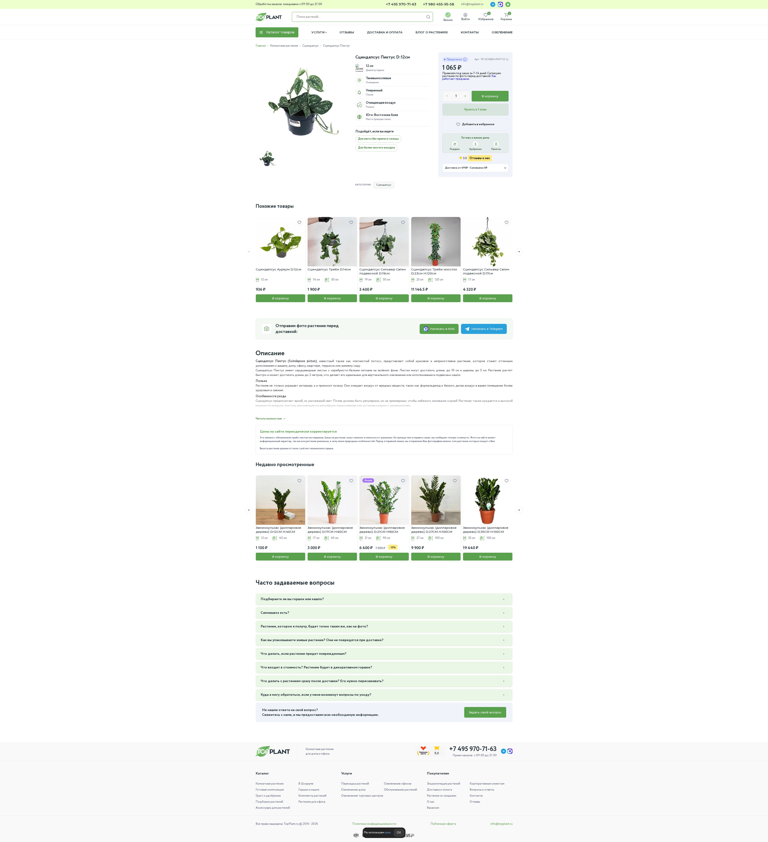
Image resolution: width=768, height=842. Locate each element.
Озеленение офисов (397, 784)
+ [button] (465, 96)
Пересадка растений (355, 784)
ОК (399, 833)
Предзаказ (454, 59)
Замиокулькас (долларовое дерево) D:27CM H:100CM (434, 530)
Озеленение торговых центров (362, 796)
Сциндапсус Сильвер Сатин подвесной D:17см (486, 271)
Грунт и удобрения (268, 796)
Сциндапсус (310, 46)
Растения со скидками (441, 796)
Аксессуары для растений (273, 808)
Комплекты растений (312, 796)
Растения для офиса (311, 802)
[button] (519, 251)
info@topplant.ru (472, 4)
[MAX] (500, 4)
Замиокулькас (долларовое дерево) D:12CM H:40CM (278, 530)
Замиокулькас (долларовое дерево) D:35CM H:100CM (485, 530)
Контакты (470, 32)
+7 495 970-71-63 (401, 4)
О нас (430, 802)
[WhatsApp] (508, 4)
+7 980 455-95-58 (438, 4)
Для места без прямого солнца (378, 139)
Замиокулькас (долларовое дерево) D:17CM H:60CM (330, 530)
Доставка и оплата (385, 32)
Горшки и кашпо (308, 790)
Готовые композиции (270, 790)
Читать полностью (269, 418)
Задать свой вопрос (485, 712)
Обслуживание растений (400, 790)
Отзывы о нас (479, 158)
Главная (261, 46)
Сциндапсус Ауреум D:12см (278, 269)
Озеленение (502, 32)
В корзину (490, 96)
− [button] (447, 96)
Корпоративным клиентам (487, 784)
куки (388, 833)
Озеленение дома (353, 790)
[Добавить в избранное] (299, 222)
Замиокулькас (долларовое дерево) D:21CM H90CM (382, 530)
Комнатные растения (284, 46)
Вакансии (433, 808)
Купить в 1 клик (475, 109)
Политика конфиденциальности (374, 824)
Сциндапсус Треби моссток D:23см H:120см (434, 271)
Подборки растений (269, 802)
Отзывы (347, 32)
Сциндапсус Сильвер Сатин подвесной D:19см (382, 271)
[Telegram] (492, 4)
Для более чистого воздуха (376, 148)
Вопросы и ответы (482, 790)
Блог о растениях (432, 32)
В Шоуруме (305, 784)
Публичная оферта (443, 824)
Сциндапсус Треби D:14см (329, 269)
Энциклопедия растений (443, 784)
